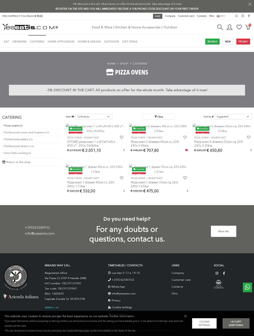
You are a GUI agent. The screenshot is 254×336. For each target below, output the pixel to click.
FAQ (211, 15)
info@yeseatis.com (39, 233)
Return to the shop (18, 162)
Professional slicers (19, 146)
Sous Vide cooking (17, 153)
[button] (185, 316)
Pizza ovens (13, 125)
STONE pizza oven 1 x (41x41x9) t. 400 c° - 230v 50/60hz (91, 143)
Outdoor (111, 41)
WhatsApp (118, 286)
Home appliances (61, 41)
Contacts (202, 15)
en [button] (222, 15)
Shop (124, 63)
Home (111, 63)
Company (170, 15)
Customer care (186, 15)
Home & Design (89, 41)
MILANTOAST (91, 137)
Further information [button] (122, 316)
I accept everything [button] (236, 323)
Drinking (19, 41)
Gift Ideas (129, 41)
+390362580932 (37, 227)
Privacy (116, 300)
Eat (6, 41)
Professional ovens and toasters (26, 132)
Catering (37, 41)
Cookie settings (122, 307)
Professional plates (18, 139)
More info (223, 231)
